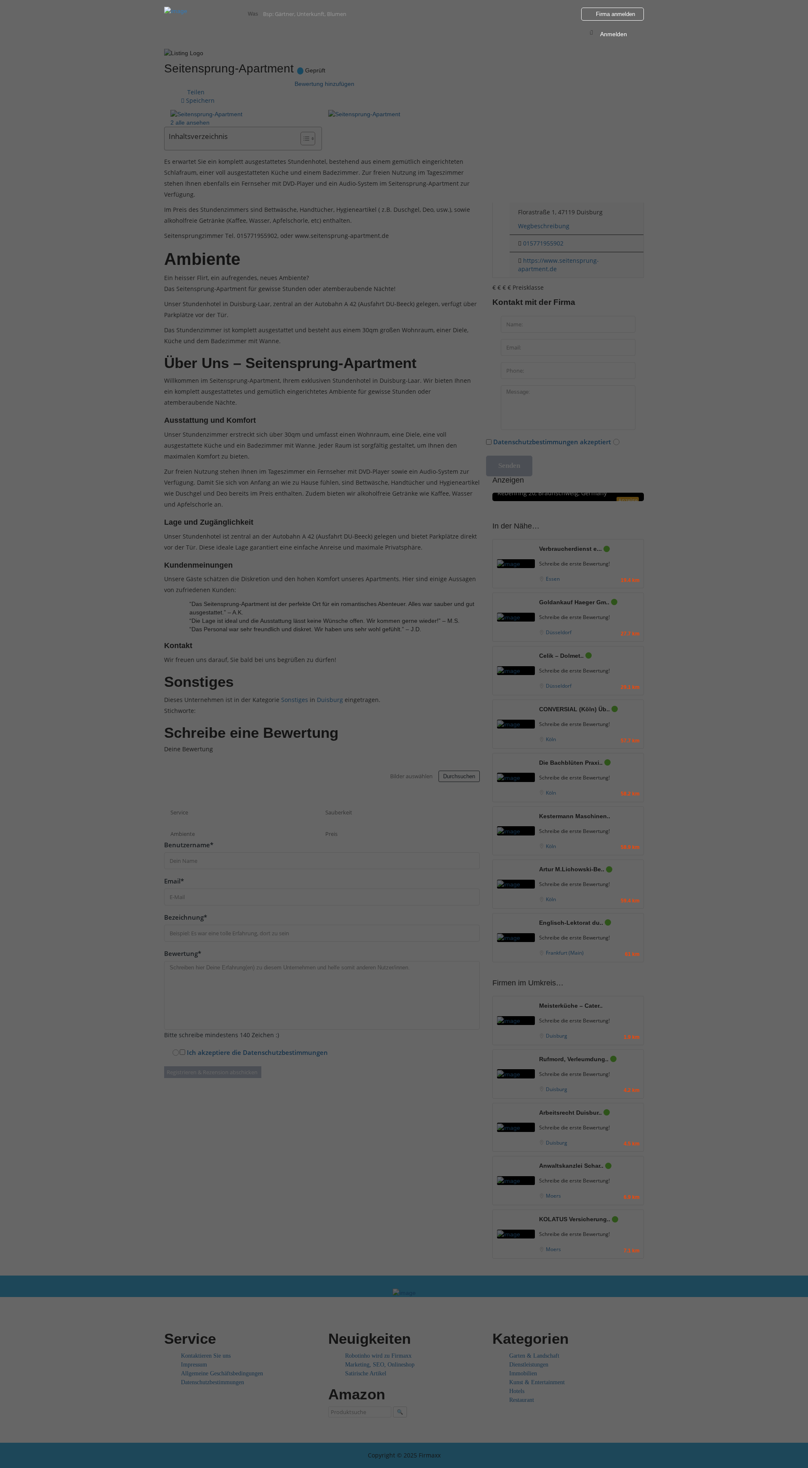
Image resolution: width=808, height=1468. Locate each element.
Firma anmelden (614, 14)
